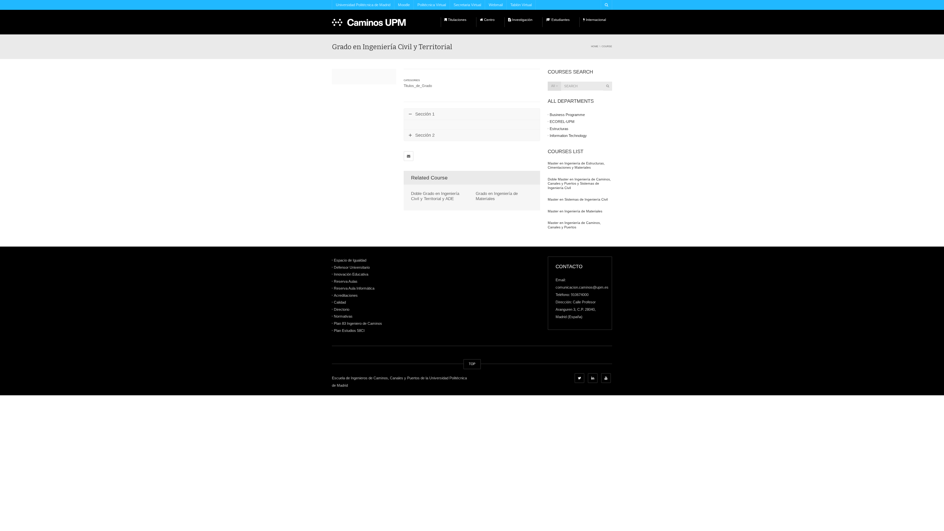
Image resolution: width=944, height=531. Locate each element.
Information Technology (568, 135)
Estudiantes (560, 20)
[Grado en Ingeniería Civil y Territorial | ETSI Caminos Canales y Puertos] (369, 22)
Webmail (496, 5)
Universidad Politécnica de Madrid (363, 5)
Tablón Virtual (521, 5)
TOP (472, 364)
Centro (489, 20)
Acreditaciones (346, 295)
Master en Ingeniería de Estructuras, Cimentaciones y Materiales (576, 165)
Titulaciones (456, 20)
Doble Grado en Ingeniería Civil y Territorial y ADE (435, 196)
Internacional (595, 20)
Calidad (340, 302)
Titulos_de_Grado (418, 86)
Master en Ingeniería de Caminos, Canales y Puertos (574, 225)
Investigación (521, 20)
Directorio (341, 309)
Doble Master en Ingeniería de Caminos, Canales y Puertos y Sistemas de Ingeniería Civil (579, 183)
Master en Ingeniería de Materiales (575, 211)
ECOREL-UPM (562, 121)
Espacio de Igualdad (350, 260)
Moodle (404, 5)
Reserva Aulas (345, 281)
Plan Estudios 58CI (349, 330)
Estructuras (559, 128)
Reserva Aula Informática (354, 288)
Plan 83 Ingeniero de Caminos (358, 323)
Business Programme (567, 114)
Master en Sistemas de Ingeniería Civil (578, 199)
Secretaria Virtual (467, 5)
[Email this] (408, 156)
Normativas (343, 316)
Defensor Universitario (352, 267)
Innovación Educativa (351, 274)
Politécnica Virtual (431, 5)
